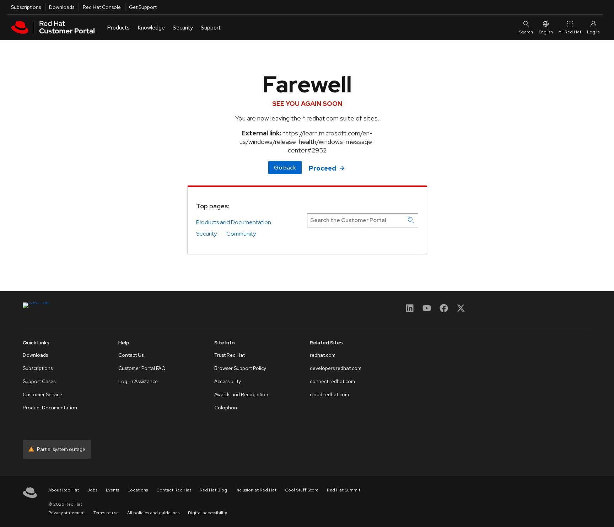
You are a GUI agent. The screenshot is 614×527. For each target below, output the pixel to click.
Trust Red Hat (229, 355)
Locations (138, 490)
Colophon (225, 407)
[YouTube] (426, 310)
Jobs (92, 490)
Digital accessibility (207, 513)
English (546, 32)
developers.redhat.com (335, 368)
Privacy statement (66, 513)
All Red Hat (570, 32)
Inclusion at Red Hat (256, 490)
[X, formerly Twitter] (461, 310)
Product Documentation (50, 407)
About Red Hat (63, 490)
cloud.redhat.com (329, 394)
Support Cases (39, 381)
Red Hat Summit (343, 490)
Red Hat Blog (213, 490)
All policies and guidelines (153, 513)
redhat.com (322, 355)
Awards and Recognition (241, 394)
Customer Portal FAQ (142, 368)
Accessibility (227, 381)
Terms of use (106, 513)
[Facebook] (444, 310)
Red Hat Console (102, 7)
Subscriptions (26, 7)
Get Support (143, 7)
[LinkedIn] (409, 310)
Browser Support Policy (240, 368)
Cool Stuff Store (301, 490)
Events (112, 490)
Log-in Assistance (138, 381)
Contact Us (131, 355)
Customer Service (42, 394)
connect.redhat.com (332, 381)
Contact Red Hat (173, 490)
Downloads (61, 7)
